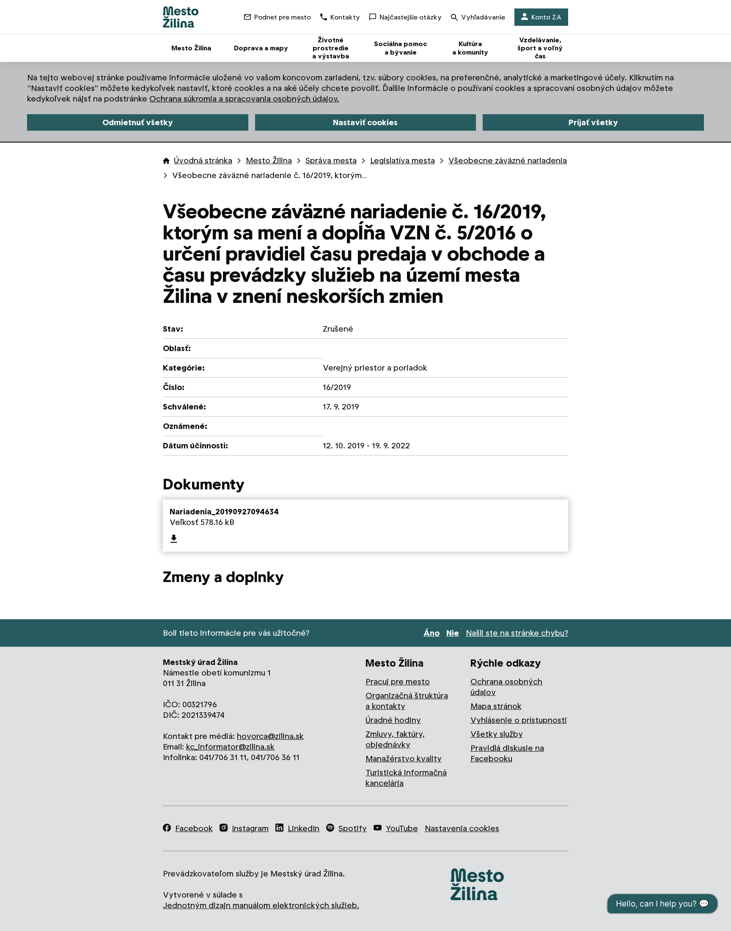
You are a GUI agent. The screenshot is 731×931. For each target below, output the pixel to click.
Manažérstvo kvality (404, 759)
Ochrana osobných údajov (506, 687)
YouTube (402, 828)
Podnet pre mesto (282, 17)
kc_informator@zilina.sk (230, 747)
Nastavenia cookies (462, 828)
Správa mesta (331, 161)
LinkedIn (303, 828)
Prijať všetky (593, 122)
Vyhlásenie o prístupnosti (518, 720)
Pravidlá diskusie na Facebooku (507, 753)
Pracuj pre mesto (398, 682)
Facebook (194, 828)
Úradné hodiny (393, 720)
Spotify (352, 828)
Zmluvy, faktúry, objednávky (395, 739)
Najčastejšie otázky (410, 17)
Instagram (250, 828)
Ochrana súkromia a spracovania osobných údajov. (244, 99)
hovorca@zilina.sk (270, 736)
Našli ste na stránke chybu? (517, 633)
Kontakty (345, 17)
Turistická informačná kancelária (406, 778)
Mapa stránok (496, 706)
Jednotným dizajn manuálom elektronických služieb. (261, 905)
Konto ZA (546, 17)
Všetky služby (496, 734)
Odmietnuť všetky (137, 122)
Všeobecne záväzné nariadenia (507, 161)
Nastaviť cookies (365, 122)
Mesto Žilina (269, 161)
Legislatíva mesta (402, 161)
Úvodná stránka (203, 161)
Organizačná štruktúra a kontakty (407, 701)
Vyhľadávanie (483, 17)
